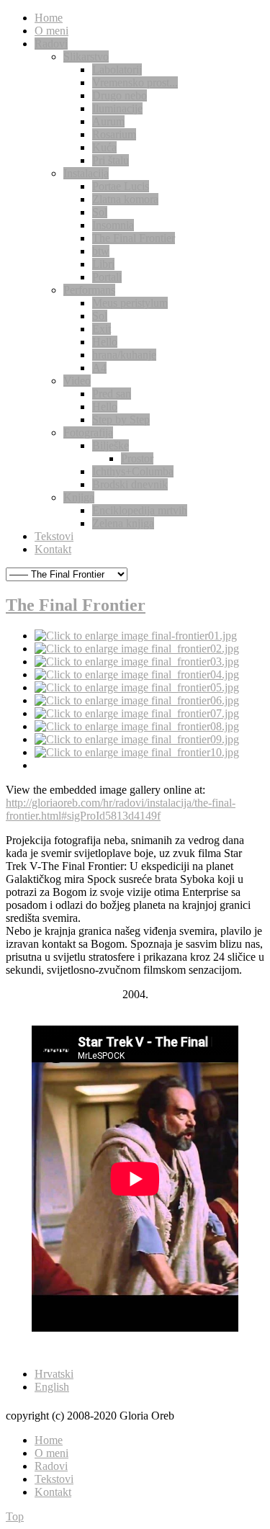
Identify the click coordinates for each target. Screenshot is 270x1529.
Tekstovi (54, 1479)
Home (49, 1440)
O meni (51, 1453)
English (52, 1387)
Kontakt (53, 1492)
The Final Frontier (75, 605)
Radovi (51, 1466)
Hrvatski (54, 1374)
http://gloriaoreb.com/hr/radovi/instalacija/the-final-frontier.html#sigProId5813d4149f (120, 809)
